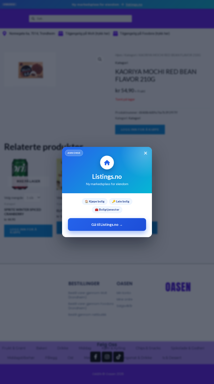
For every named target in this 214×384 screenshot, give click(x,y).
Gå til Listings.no (107, 224)
